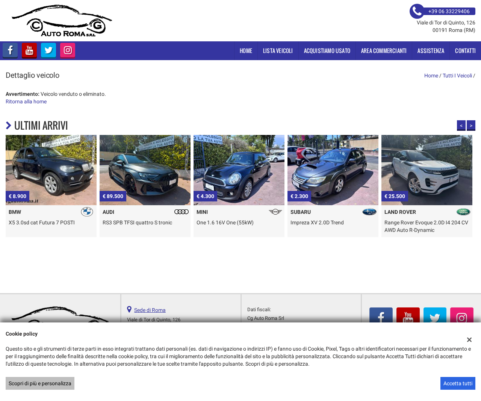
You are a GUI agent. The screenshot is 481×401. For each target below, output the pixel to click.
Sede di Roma (150, 310)
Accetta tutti (457, 383)
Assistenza (430, 50)
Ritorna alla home (26, 101)
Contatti (465, 50)
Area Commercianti (384, 50)
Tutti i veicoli (457, 76)
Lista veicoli (278, 50)
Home (246, 50)
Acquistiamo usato (327, 50)
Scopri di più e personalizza (40, 383)
